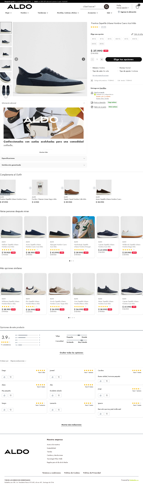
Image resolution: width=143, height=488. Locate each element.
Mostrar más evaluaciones (71, 425)
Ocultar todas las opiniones (71, 352)
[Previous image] (16, 59)
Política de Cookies (72, 473)
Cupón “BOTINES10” (94, 444)
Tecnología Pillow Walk (54, 459)
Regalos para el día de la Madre (57, 462)
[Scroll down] (6, 96)
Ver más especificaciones (100, 75)
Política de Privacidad (92, 473)
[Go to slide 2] (71, 260)
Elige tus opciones (124, 59)
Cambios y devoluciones (55, 455)
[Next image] (83, 59)
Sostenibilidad (51, 448)
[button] (94, 7)
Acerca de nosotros (53, 444)
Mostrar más (43, 152)
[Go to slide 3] (73, 260)
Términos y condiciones (51, 473)
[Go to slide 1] (69, 260)
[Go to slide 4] (74, 317)
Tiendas (49, 452)
